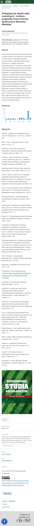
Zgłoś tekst (7, 493)
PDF (5, 419)
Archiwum (15, 6)
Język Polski (6, 507)
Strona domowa (6, 6)
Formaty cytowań (8, 445)
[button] (4, 521)
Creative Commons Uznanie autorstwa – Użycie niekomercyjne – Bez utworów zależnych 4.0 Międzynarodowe (15, 483)
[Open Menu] (2, 2)
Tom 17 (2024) (24, 6)
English (5, 504)
